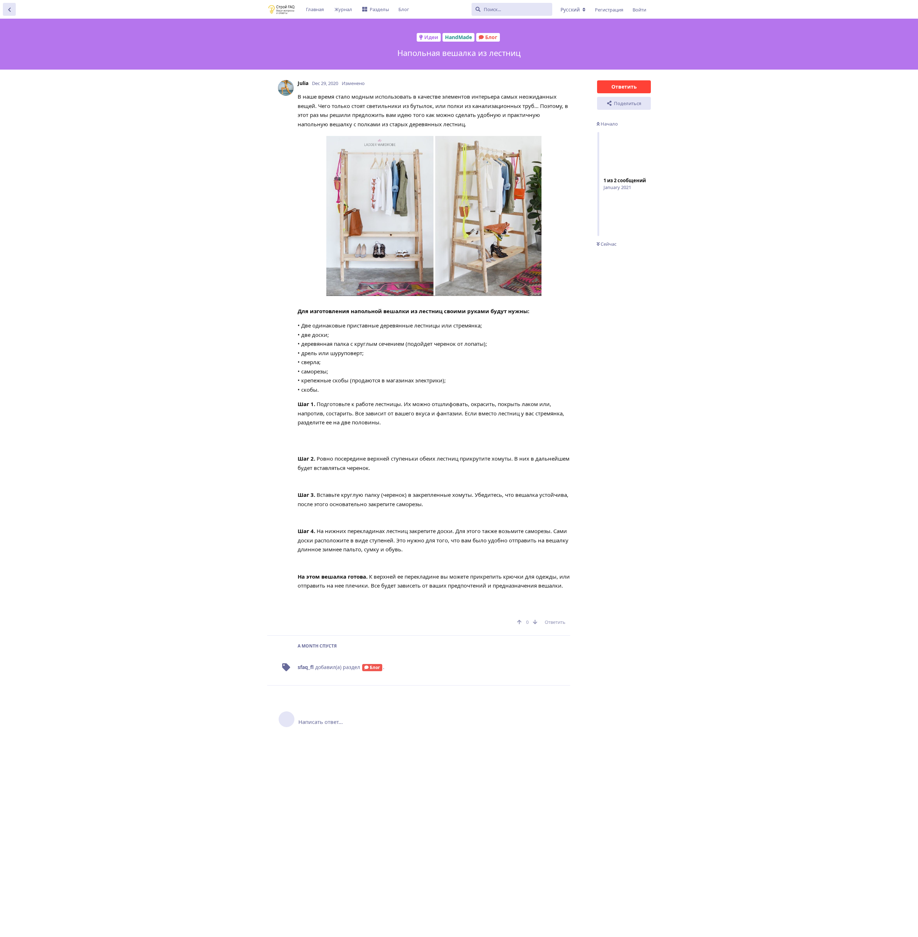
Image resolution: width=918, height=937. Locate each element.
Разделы (379, 9)
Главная (315, 9)
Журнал (343, 9)
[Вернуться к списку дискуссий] (9, 9)
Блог (403, 9)
